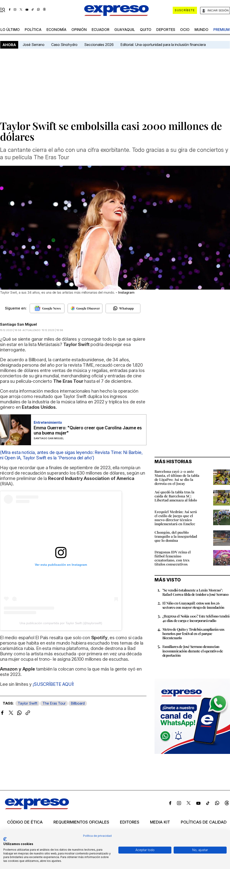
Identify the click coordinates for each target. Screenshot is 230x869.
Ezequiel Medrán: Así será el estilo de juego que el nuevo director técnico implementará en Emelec (176, 517)
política (33, 30)
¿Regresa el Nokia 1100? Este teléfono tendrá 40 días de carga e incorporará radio (196, 618)
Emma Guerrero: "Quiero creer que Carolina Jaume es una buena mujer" (88, 430)
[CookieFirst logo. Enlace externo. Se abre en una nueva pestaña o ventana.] (5, 839)
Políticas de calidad (204, 822)
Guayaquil (124, 30)
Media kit (160, 822)
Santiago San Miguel (18, 324)
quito (145, 30)
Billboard (78, 703)
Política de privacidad (97, 835)
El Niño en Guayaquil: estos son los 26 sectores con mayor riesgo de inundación (193, 605)
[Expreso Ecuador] (37, 808)
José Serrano (33, 44)
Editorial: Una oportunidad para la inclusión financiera (163, 44)
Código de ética (25, 822)
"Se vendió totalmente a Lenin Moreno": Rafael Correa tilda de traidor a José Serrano (195, 592)
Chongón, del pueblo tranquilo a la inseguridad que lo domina (176, 536)
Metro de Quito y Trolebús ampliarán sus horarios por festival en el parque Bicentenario (193, 633)
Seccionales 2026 (99, 44)
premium (221, 30)
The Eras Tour (54, 703)
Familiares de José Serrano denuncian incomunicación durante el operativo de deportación (192, 650)
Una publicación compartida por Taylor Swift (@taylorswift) (61, 623)
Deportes (165, 30)
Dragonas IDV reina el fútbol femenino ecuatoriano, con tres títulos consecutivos (173, 558)
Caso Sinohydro (64, 44)
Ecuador (100, 30)
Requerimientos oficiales (81, 822)
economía (56, 30)
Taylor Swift (27, 703)
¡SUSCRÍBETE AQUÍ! (53, 684)
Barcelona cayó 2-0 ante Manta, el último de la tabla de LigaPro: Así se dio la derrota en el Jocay (177, 477)
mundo (201, 30)
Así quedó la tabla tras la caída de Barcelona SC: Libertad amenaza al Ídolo (176, 496)
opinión (79, 30)
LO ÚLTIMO (10, 30)
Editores (129, 822)
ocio (185, 30)
